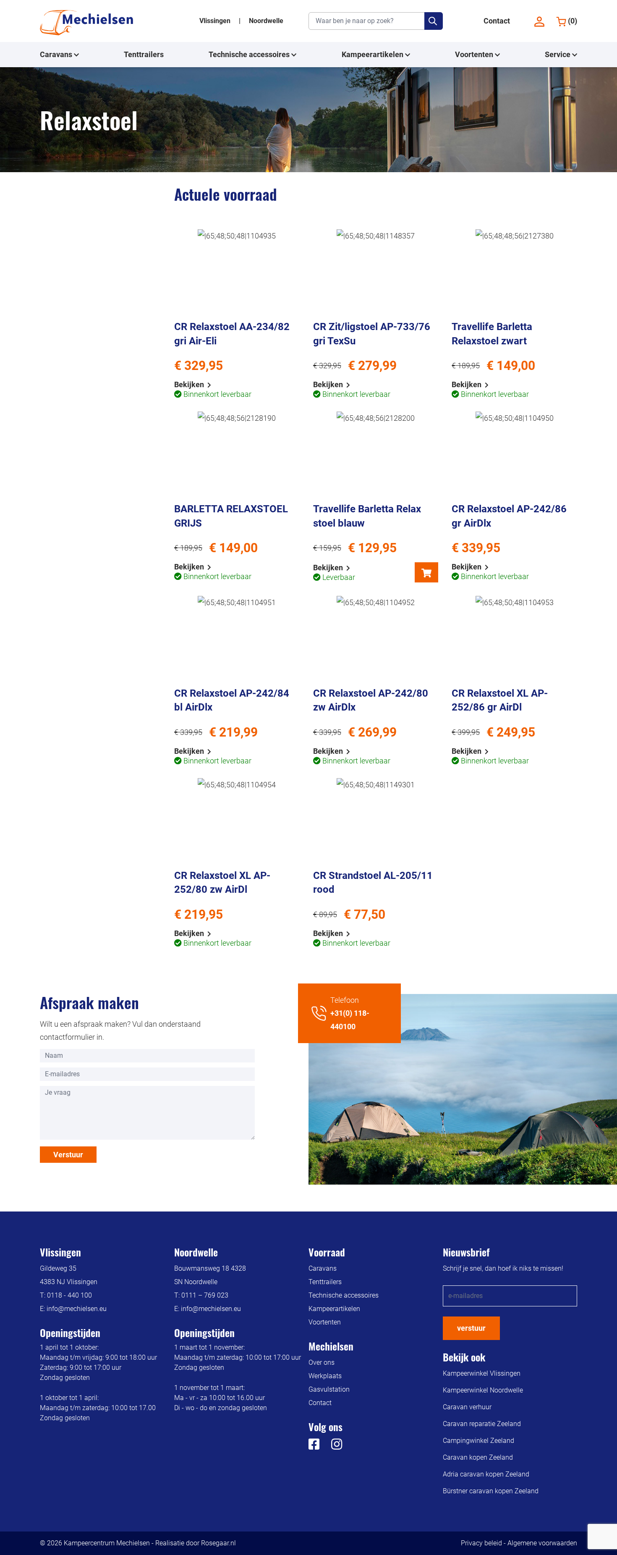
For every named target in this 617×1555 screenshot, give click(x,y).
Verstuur (68, 1154)
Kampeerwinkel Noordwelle (483, 1390)
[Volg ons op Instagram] (331, 1446)
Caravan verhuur (467, 1407)
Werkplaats (325, 1376)
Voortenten (475, 54)
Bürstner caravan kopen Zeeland (491, 1491)
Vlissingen (215, 21)
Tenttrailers (144, 54)
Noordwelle (266, 21)
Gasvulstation (329, 1389)
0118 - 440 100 (69, 1295)
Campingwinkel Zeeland (478, 1441)
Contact (497, 20)
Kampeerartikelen (373, 54)
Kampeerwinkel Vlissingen (481, 1373)
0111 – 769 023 (204, 1295)
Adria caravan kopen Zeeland (486, 1474)
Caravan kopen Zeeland (478, 1457)
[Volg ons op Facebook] (313, 1446)
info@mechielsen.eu (77, 1309)
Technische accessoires (250, 54)
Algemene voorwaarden (542, 1543)
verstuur (471, 1328)
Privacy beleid (481, 1543)
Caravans (57, 54)
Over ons (321, 1362)
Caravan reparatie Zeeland (482, 1424)
